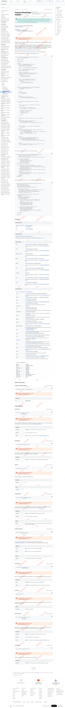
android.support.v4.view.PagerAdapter (21, 30)
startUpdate (27, 282)
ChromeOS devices (33, 692)
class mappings (34, 22)
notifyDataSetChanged (29, 329)
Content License (37, 672)
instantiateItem (28, 258)
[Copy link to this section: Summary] (20, 219)
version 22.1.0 (51, 385)
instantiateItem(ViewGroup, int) (31, 328)
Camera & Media (24, 694)
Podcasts (14, 698)
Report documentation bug (60, 691)
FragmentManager (28, 236)
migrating (26, 21)
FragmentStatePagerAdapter (20, 236)
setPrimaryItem (27, 277)
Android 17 (40, 689)
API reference (3, 4)
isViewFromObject (28, 263)
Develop (22, 9)
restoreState (27, 268)
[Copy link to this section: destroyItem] (21, 409)
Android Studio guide (51, 690)
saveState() (34, 338)
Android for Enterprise (16, 691)
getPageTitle (28, 311)
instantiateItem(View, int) (44, 435)
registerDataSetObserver (30, 333)
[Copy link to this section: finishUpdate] (21, 440)
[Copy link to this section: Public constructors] (26, 382)
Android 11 (40, 698)
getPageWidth (28, 315)
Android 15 (40, 692)
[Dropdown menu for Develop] (27, 1)
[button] (6, 19)
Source (14, 694)
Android (14, 689)
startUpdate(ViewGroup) (45, 355)
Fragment (31, 42)
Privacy (23, 695)
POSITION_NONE (28, 226)
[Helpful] (50, 9)
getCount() (35, 51)
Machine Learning (24, 691)
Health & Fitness (24, 692)
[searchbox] (6, 7)
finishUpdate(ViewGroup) (45, 301)
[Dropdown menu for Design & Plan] (21, 1)
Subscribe (54, 705)
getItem (26, 253)
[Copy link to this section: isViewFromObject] (23, 528)
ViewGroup (31, 244)
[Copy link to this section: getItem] (19, 464)
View (32, 263)
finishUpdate (27, 249)
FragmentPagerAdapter (19, 48)
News (14, 695)
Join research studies (59, 694)
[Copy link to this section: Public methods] (23, 406)
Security (14, 692)
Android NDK (49, 696)
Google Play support (59, 692)
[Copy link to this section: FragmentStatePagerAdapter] (28, 385)
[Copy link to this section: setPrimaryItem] (22, 613)
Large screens (32, 689)
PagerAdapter (21, 26)
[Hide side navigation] (11, 706)
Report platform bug (59, 689)
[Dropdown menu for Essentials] (13, 1)
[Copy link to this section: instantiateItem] (22, 493)
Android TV (31, 695)
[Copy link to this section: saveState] (20, 590)
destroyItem (27, 244)
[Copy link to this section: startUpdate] (21, 645)
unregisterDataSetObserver (30, 357)
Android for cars (32, 694)
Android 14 (40, 694)
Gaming (23, 689)
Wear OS (31, 691)
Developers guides (50, 692)
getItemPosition (28, 308)
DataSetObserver (37, 333)
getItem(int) (28, 51)
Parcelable (32, 268)
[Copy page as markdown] (25, 15)
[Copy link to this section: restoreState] (21, 563)
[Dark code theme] (51, 56)
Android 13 (40, 695)
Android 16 (40, 691)
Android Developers (17, 9)
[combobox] (41, 1)
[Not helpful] (52, 9)
